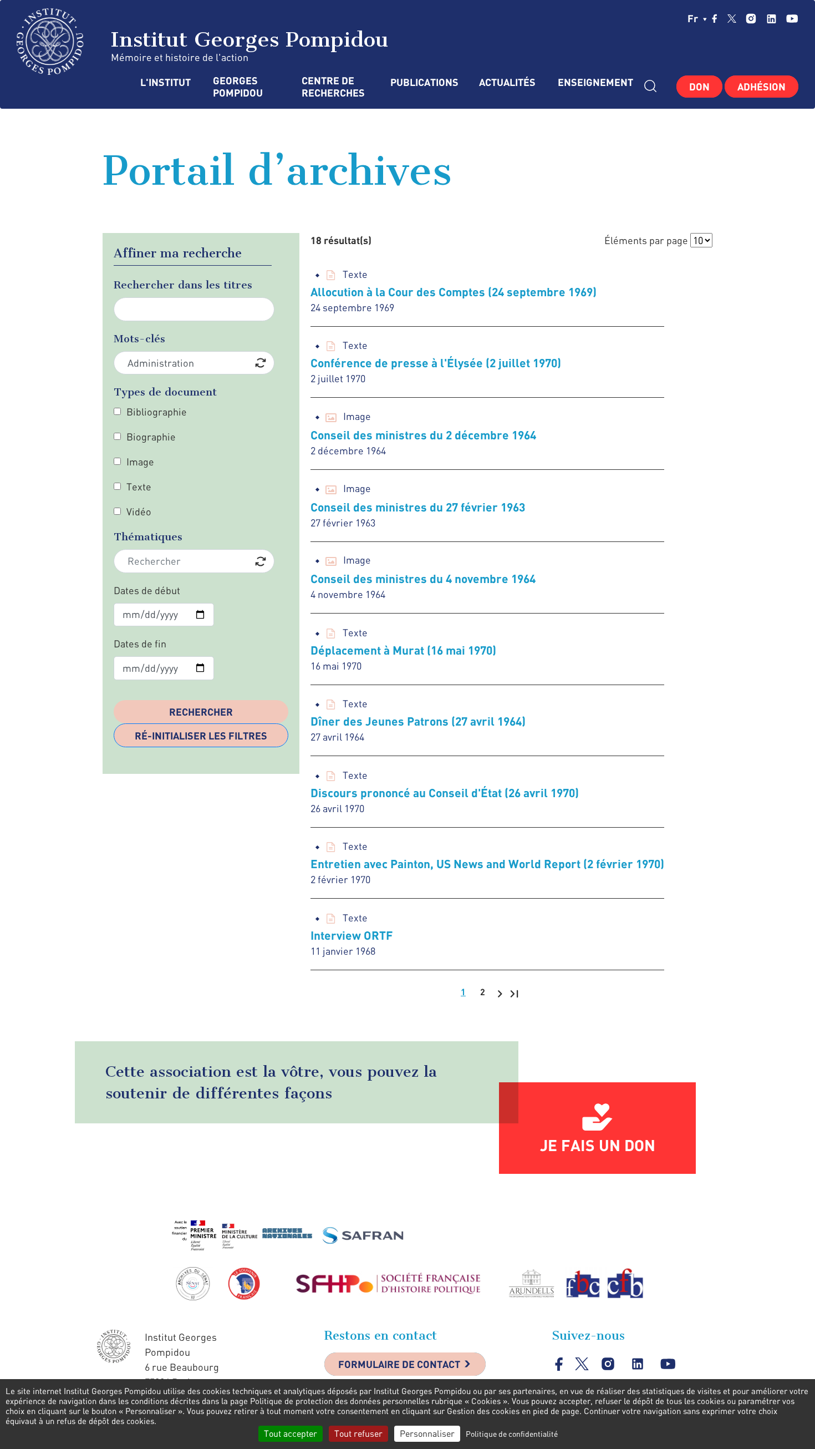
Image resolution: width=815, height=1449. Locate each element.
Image (140, 461)
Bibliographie (156, 412)
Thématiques (148, 536)
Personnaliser (427, 1433)
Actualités (507, 82)
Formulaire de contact (399, 1364)
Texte (138, 486)
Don (699, 86)
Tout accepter (290, 1433)
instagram (751, 18)
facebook (715, 18)
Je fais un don (597, 1145)
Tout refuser (358, 1433)
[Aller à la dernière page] (514, 993)
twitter (732, 18)
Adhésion (761, 86)
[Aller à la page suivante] (499, 993)
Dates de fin (140, 643)
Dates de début (147, 590)
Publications (423, 82)
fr (693, 18)
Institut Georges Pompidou (246, 39)
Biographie (151, 436)
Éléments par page (646, 240)
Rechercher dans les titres (183, 284)
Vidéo (138, 511)
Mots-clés (139, 338)
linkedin (771, 18)
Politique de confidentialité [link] (512, 1433)
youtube (792, 18)
